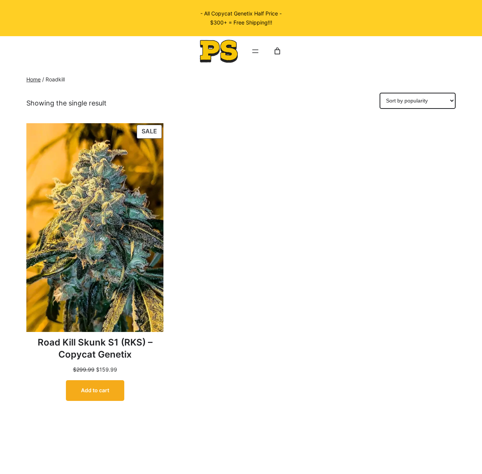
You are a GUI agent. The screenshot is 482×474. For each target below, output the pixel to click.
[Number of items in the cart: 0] (277, 51)
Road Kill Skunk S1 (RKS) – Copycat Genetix (95, 348)
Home (33, 79)
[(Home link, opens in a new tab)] (219, 51)
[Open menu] (255, 51)
